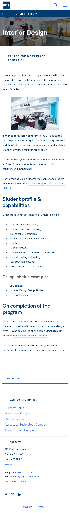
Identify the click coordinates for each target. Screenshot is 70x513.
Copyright (26, 507)
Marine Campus (15, 419)
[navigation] (8, 5)
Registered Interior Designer (30, 335)
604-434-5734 (24, 472)
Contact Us (13, 378)
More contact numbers (17, 481)
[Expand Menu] (61, 56)
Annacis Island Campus (20, 430)
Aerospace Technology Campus (26, 425)
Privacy (40, 507)
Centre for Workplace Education (27, 58)
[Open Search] (55, 5)
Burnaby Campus (16, 408)
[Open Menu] (65, 5)
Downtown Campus (18, 413)
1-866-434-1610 (33, 476)
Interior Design (56, 350)
